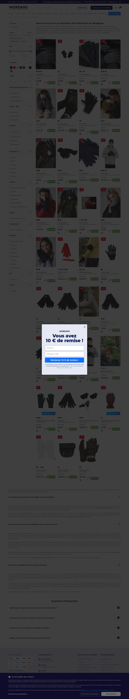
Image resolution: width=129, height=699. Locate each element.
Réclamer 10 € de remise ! (64, 360)
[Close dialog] (84, 327)
